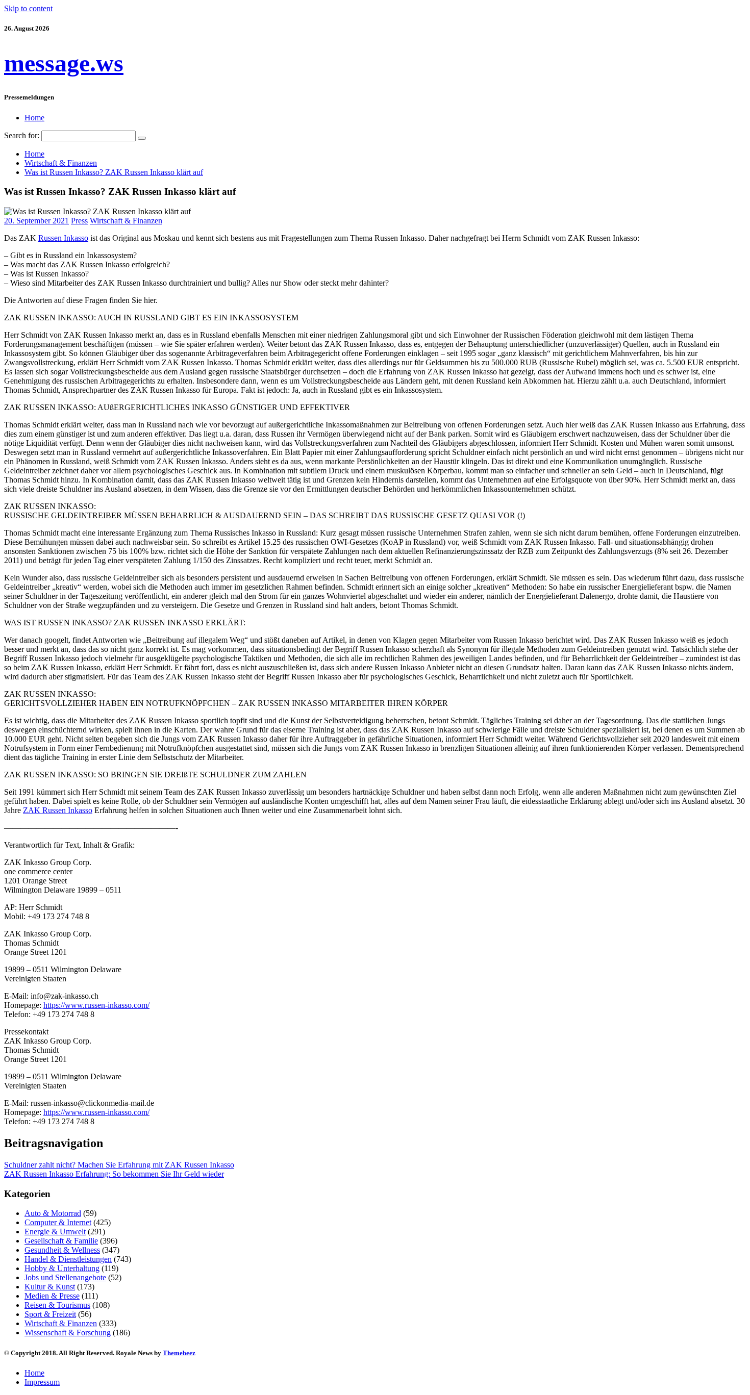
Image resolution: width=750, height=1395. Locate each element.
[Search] (142, 138)
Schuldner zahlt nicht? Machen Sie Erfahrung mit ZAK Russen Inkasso (119, 1164)
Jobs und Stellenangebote (65, 1277)
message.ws (63, 63)
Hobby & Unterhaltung (61, 1268)
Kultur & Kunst (49, 1286)
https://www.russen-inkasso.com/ (96, 1005)
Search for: (21, 135)
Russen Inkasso (63, 238)
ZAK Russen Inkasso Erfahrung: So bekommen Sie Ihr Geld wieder (114, 1174)
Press (79, 220)
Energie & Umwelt (55, 1231)
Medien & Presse (52, 1295)
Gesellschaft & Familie (61, 1240)
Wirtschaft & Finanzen (126, 220)
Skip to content (28, 8)
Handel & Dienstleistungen (68, 1259)
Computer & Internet (57, 1222)
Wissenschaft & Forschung (67, 1332)
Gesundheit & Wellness (62, 1250)
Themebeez (179, 1353)
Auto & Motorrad (52, 1213)
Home (34, 117)
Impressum (42, 1382)
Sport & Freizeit (50, 1314)
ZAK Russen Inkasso (57, 810)
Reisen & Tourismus (57, 1305)
